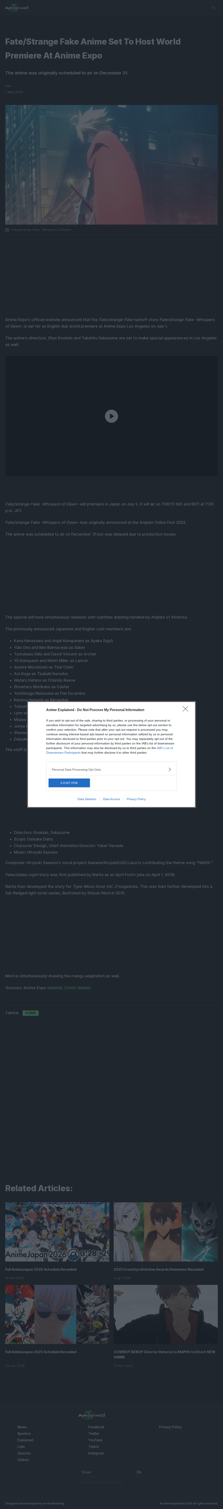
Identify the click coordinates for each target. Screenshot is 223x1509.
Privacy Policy (136, 799)
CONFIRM (69, 783)
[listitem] (111, 769)
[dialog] (111, 754)
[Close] (187, 710)
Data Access (111, 799)
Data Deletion (87, 799)
